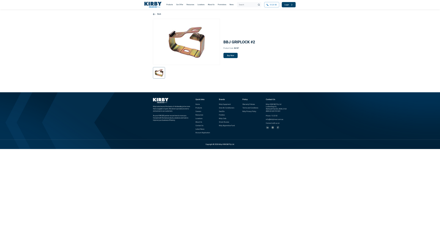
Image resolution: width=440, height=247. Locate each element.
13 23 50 (273, 5)
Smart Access (224, 122)
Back (159, 14)
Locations (201, 4)
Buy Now (230, 55)
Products (169, 4)
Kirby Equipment (225, 104)
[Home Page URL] (153, 5)
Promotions (222, 4)
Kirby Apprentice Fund (227, 125)
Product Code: (228, 48)
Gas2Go (222, 111)
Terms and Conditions (250, 108)
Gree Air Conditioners (226, 108)
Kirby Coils (222, 118)
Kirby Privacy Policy (249, 111)
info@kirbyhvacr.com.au (274, 119)
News (232, 4)
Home (197, 104)
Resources (190, 4)
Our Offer (179, 4)
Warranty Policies (248, 104)
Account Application (202, 133)
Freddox (222, 115)
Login (286, 5)
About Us (211, 4)
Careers (198, 111)
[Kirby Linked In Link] (267, 127)
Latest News (199, 129)
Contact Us (199, 125)
